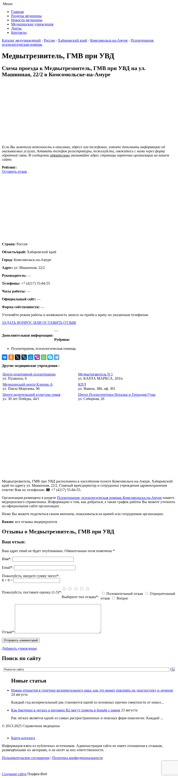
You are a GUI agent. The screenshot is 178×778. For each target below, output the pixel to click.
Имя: (6, 559)
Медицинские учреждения (32, 24)
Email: (7, 567)
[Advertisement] (89, 206)
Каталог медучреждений (21, 40)
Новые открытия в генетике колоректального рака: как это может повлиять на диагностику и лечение (92, 690)
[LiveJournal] (24, 357)
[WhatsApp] (43, 357)
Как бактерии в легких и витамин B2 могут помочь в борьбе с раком (65, 710)
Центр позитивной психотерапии (29, 374)
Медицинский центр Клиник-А (28, 384)
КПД (82, 384)
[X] (17, 357)
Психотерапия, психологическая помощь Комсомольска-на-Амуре (109, 498)
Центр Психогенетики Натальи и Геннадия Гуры (117, 395)
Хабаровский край (72, 40)
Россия (49, 40)
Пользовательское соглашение (26, 758)
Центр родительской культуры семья (31, 395)
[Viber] (37, 357)
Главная (17, 12)
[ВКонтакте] (4, 357)
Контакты (19, 32)
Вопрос (122, 598)
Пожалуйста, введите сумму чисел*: (30, 576)
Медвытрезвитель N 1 (95, 374)
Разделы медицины (26, 16)
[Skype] (50, 357)
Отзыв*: (8, 632)
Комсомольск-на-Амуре (109, 40)
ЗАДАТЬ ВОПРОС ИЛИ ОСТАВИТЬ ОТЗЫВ (39, 323)
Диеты (16, 28)
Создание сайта (14, 774)
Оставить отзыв (14, 171)
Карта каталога (23, 738)
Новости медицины (26, 20)
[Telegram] (56, 357)
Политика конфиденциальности (77, 758)
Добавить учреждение (19, 648)
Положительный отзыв (124, 594)
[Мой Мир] (30, 357)
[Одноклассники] (11, 357)
